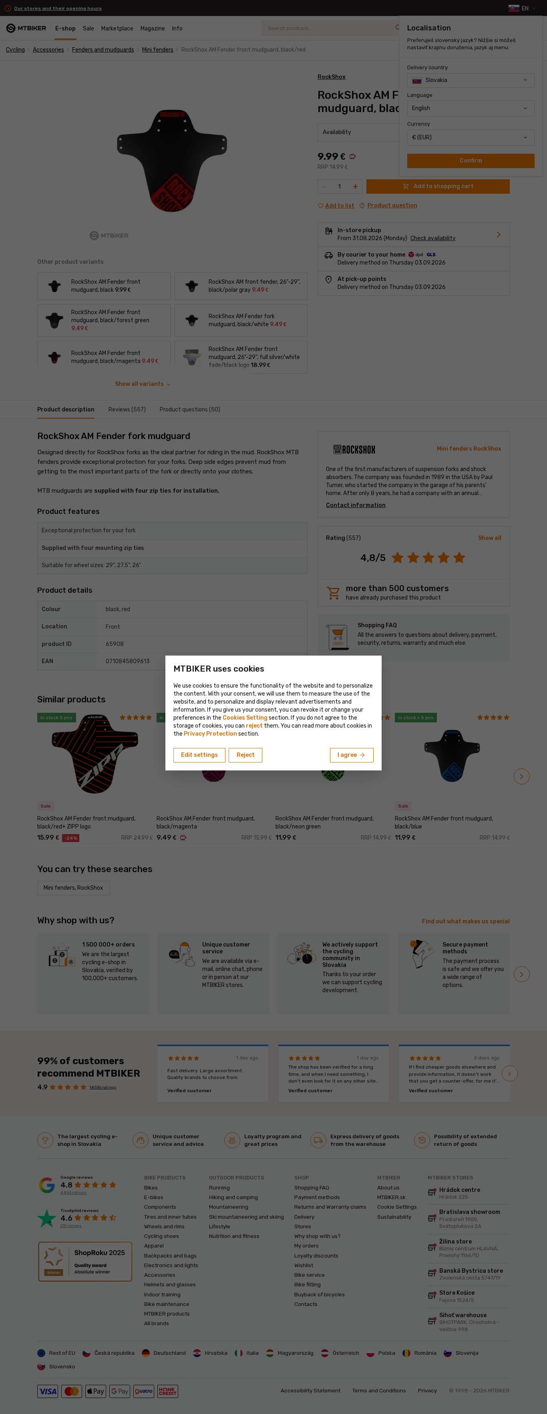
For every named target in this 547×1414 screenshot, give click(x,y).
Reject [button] (246, 755)
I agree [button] (352, 755)
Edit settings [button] (199, 755)
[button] (254, 725)
